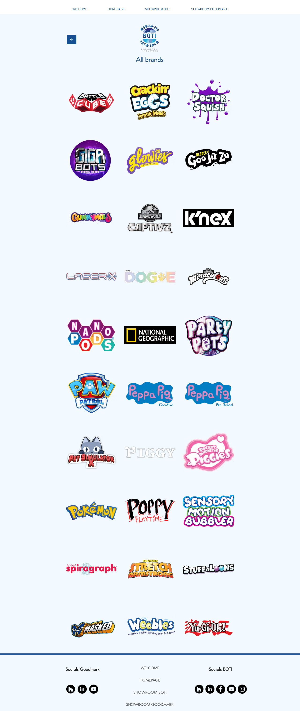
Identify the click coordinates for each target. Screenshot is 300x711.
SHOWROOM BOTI (150, 692)
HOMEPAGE (150, 680)
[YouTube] (93, 689)
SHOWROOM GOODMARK (150, 704)
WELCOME (150, 668)
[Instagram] (242, 689)
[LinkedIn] (82, 689)
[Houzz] (70, 689)
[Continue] (71, 39)
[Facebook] (220, 689)
